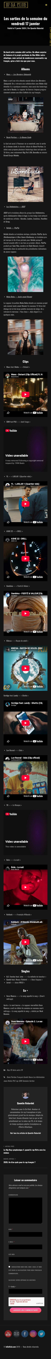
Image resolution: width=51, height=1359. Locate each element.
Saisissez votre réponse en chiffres (22, 1280)
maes (5, 1080)
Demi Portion (11, 1077)
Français (20, 1077)
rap (17, 1080)
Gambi (25, 1077)
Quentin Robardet (37, 28)
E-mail (11, 1242)
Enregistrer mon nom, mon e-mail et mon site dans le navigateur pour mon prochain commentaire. (25, 1270)
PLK (13, 1080)
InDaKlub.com (11, 1346)
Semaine (26, 1080)
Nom (11, 1229)
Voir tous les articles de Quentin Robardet (25, 1133)
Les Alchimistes (38, 1077)
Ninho (10, 1080)
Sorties (31, 1080)
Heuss (30, 1077)
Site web (12, 1254)
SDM (20, 1080)
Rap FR (9, 1070)
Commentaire (13, 1195)
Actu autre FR (18, 1070)
